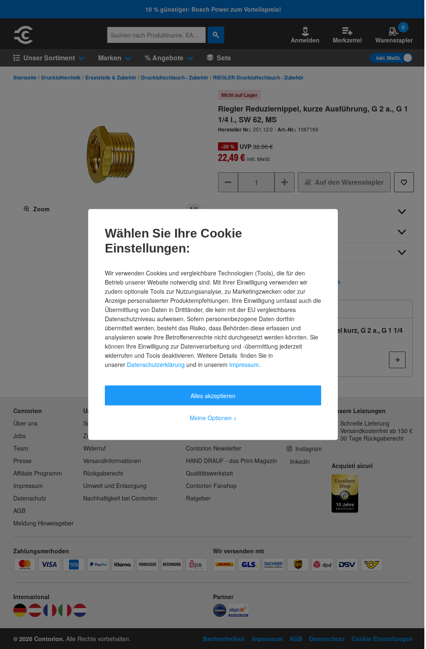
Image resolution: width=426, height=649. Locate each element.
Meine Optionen (213, 418)
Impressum (244, 364)
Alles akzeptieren (213, 395)
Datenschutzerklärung (156, 364)
